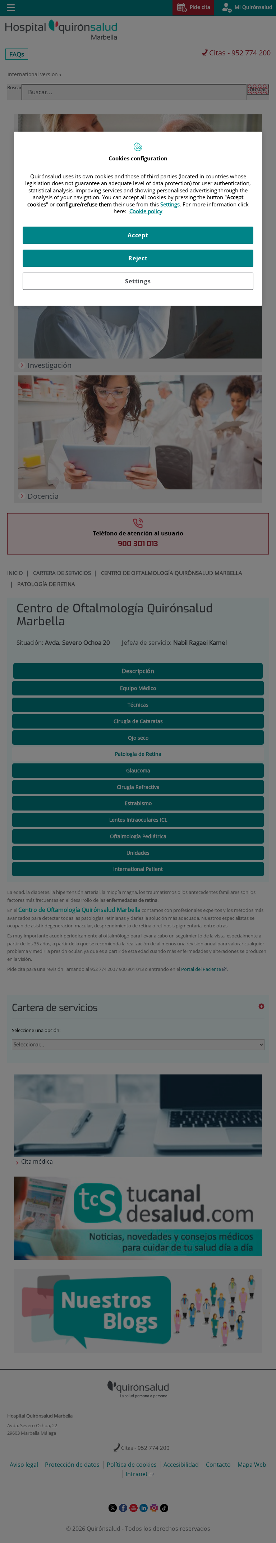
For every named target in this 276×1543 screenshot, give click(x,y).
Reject (138, 258)
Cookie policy (145, 211)
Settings (138, 281)
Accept (138, 235)
